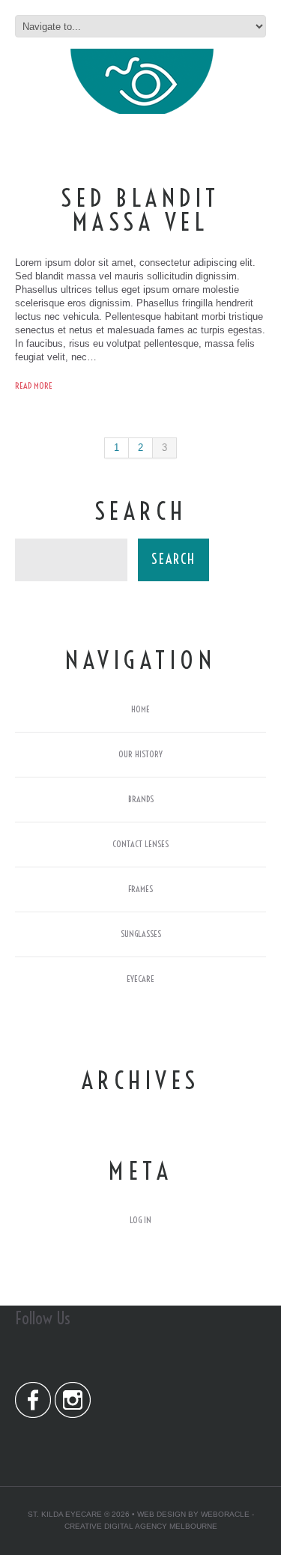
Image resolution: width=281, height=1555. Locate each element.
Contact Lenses (140, 843)
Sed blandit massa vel (140, 210)
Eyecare (140, 978)
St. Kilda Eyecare (65, 1514)
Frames (140, 888)
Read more (33, 385)
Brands (141, 798)
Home (140, 709)
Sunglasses (141, 933)
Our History (140, 754)
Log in (140, 1219)
